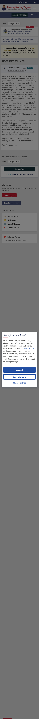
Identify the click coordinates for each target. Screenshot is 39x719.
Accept (19, 370)
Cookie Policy (28, 348)
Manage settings (19, 383)
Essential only (19, 376)
